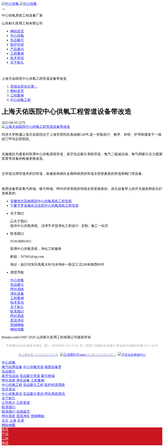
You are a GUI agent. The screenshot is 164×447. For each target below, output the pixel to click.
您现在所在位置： (24, 86)
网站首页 (17, 31)
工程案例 (17, 95)
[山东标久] (82, 4)
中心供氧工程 (20, 100)
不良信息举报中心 (134, 354)
